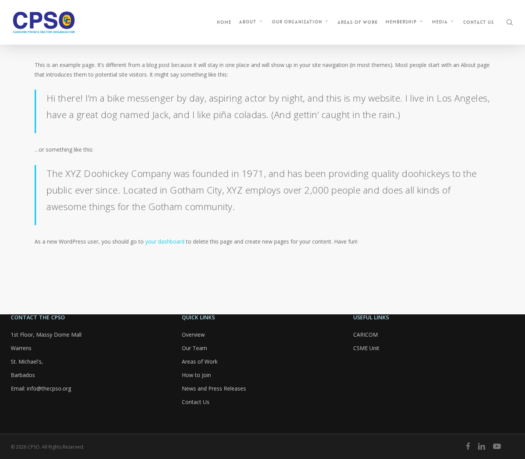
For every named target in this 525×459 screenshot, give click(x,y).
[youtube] (497, 446)
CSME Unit (366, 348)
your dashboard (164, 241)
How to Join (196, 375)
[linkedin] (481, 446)
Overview (193, 334)
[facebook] (468, 446)
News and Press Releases (214, 388)
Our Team (194, 348)
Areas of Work (200, 361)
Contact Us (195, 402)
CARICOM (365, 334)
